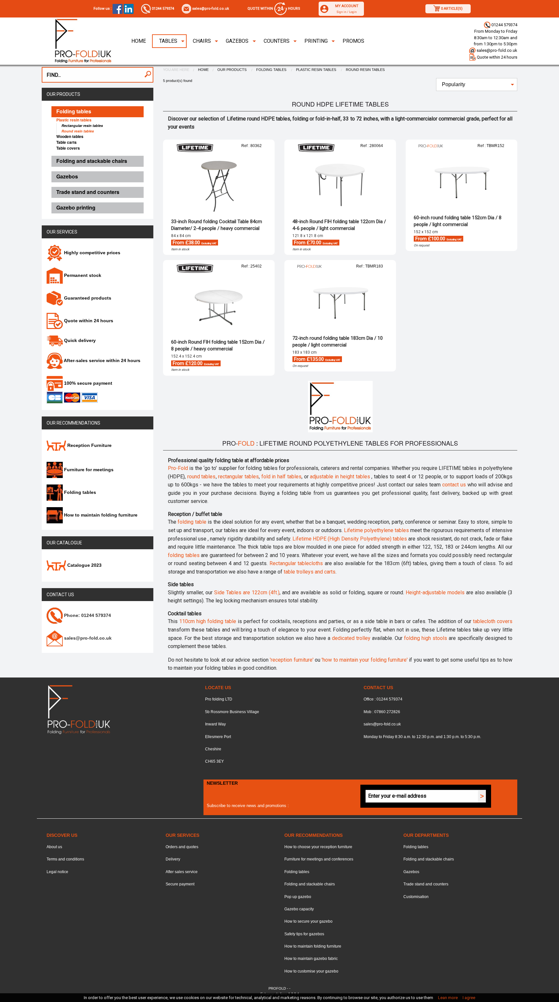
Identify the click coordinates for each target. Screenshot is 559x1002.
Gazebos (237, 41)
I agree (469, 997)
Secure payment (180, 884)
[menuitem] (138, 41)
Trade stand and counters (425, 884)
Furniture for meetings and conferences (318, 859)
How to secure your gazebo (308, 921)
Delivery (173, 859)
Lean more (448, 997)
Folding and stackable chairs (309, 884)
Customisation (416, 896)
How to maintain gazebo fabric (311, 958)
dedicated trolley (351, 638)
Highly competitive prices (91, 252)
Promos (353, 41)
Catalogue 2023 (84, 565)
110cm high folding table (207, 621)
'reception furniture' (291, 660)
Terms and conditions (65, 859)
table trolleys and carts (309, 572)
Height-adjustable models (435, 592)
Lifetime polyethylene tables (377, 530)
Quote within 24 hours (496, 57)
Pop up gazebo (297, 896)
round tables (201, 476)
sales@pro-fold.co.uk (210, 8)
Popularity (453, 84)
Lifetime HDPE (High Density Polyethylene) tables (349, 539)
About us (54, 847)
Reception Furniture (89, 445)
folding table (192, 522)
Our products (63, 94)
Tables (168, 41)
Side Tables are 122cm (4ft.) (247, 592)
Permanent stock (82, 275)
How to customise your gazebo (311, 971)
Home (138, 41)
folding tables (184, 555)
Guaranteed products (87, 298)
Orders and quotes (182, 847)
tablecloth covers (492, 621)
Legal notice (57, 872)
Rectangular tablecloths (296, 563)
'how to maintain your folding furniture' (365, 660)
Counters (277, 41)
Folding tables (79, 492)
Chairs (202, 41)
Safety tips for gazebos (304, 934)
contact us (454, 485)
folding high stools (425, 638)
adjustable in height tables (340, 476)
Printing (316, 41)
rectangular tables (238, 476)
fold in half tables (281, 476)
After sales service (182, 872)
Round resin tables (365, 70)
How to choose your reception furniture (318, 847)
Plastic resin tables (316, 70)
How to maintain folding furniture (100, 515)
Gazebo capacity (299, 909)
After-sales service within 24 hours (101, 360)
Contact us (60, 594)
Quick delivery (79, 340)
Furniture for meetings (88, 469)
